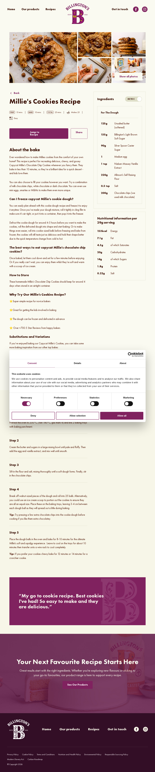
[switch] (60, 403)
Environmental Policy (92, 754)
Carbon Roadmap (35, 759)
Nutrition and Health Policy (69, 754)
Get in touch (120, 9)
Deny (33, 416)
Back (16, 93)
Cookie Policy (27, 754)
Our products (30, 9)
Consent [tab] (32, 363)
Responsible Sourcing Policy (116, 754)
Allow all (121, 416)
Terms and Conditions (46, 754)
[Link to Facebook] (136, 9)
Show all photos (128, 76)
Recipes (51, 9)
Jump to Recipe (34, 133)
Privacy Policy (12, 754)
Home (11, 9)
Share (79, 132)
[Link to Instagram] (145, 9)
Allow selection (77, 416)
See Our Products (77, 684)
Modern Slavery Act (15, 759)
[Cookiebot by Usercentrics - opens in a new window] (130, 354)
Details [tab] (77, 363)
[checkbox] (133, 99)
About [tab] (123, 363)
